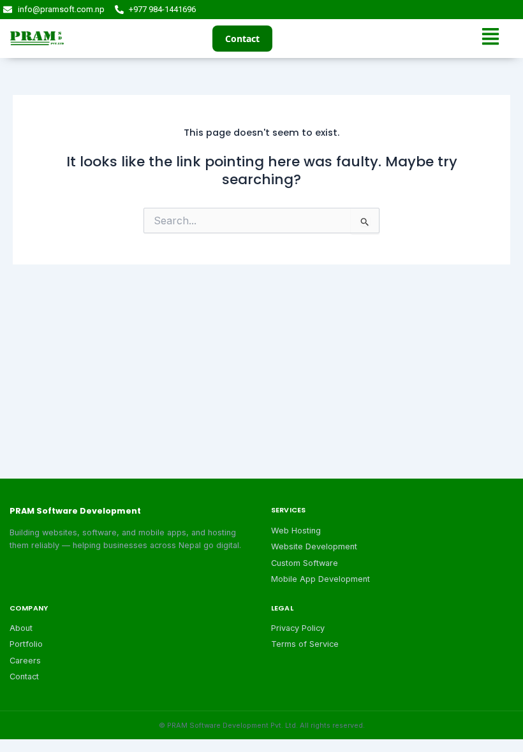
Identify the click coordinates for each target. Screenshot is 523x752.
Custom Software (304, 563)
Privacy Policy (298, 628)
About (21, 628)
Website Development (314, 546)
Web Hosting (296, 530)
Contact (242, 39)
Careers (25, 660)
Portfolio (26, 644)
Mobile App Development (320, 579)
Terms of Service (305, 644)
